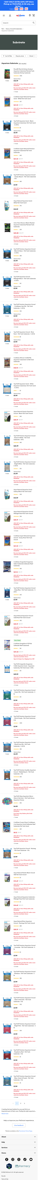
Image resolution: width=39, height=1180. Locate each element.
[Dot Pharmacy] (22, 1166)
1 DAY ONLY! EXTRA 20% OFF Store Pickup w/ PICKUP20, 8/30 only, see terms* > (19, 5)
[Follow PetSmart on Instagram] (12, 1159)
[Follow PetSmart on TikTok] (24, 1159)
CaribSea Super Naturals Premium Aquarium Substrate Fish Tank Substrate (24, 150)
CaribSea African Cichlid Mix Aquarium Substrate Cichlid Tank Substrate (24, 359)
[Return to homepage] (20, 15)
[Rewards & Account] (10, 15)
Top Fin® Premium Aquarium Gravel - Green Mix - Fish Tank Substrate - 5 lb (24, 692)
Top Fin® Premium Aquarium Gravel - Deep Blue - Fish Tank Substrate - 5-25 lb (25, 590)
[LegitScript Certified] (9, 1166)
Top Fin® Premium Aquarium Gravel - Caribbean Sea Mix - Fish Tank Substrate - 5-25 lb (24, 306)
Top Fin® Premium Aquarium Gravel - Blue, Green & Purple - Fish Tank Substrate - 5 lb (24, 1078)
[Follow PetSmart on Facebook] (6, 1159)
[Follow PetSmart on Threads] (18, 1159)
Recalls (3, 1176)
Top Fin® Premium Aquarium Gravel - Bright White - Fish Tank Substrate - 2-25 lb (24, 464)
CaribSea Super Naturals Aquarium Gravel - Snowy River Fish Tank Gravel (24, 537)
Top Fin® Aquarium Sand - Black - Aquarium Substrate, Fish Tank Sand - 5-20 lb (25, 123)
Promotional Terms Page (25, 1131)
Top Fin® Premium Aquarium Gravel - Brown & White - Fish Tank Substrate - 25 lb (24, 437)
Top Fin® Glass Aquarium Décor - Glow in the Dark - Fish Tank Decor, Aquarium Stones (24, 798)
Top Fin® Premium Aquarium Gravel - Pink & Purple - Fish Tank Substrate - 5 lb (25, 718)
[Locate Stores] (30, 15)
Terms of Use (5, 1179)
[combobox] (19, 23)
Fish (3, 29)
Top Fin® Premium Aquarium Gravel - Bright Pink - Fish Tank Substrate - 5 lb (25, 1025)
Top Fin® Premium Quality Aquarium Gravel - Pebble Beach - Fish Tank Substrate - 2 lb (25, 772)
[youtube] (30, 1159)
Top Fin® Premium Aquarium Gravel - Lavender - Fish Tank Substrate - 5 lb (24, 947)
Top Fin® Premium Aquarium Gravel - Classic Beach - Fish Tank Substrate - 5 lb (25, 176)
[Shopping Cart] (33, 15)
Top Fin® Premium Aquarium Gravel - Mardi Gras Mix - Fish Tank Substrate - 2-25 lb (24, 744)
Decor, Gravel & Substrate (14, 29)
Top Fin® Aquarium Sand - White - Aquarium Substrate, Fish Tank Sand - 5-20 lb (25, 385)
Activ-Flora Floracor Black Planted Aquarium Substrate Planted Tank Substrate (24, 224)
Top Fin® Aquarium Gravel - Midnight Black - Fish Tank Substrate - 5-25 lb (25, 278)
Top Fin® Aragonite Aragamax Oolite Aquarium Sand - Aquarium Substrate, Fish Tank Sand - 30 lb (24, 666)
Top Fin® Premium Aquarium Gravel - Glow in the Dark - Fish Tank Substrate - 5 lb (24, 999)
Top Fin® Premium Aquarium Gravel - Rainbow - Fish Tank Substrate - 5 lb (24, 973)
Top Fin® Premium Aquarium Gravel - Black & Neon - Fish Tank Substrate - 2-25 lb (25, 251)
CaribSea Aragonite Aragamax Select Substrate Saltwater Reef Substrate (23, 564)
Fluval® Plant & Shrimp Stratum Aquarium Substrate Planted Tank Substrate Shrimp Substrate (24, 71)
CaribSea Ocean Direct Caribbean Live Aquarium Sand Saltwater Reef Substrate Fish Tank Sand (24, 824)
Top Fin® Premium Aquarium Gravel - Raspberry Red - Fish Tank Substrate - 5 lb (24, 1052)
